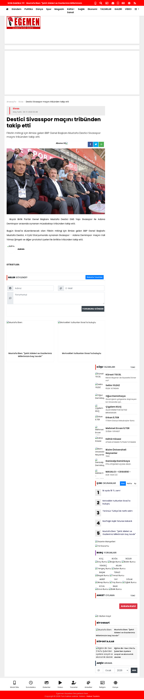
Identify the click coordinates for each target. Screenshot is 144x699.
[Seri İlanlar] (118, 3)
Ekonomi (92, 9)
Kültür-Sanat (71, 11)
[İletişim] (107, 3)
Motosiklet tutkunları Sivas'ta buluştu (113, 502)
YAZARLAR (105, 9)
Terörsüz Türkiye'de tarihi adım (115, 512)
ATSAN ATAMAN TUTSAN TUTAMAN (121, 442)
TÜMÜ (132, 367)
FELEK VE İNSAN (112, 388)
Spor (48, 9)
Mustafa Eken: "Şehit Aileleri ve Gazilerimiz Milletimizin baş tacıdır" (116, 533)
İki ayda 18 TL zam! (109, 492)
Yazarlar (74, 687)
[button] (137, 9)
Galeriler (46, 687)
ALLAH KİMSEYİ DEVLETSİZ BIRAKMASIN (116, 411)
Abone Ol (61, 143)
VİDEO (128, 9)
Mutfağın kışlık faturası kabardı (114, 523)
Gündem (16, 9)
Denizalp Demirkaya (118, 461)
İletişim (102, 687)
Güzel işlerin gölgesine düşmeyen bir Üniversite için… (121, 400)
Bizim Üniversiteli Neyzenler (116, 451)
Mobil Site (14, 687)
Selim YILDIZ (113, 385)
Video (60, 687)
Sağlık (81, 9)
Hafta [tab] (129, 483)
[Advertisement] (86, 35)
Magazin (59, 9)
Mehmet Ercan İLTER (118, 428)
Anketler (88, 687)
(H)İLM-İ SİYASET (113, 431)
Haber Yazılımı (93, 696)
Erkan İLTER (112, 417)
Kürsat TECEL (113, 374)
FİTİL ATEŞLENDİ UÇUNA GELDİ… (119, 464)
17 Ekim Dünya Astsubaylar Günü (120, 420)
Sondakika (31, 687)
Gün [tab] (123, 483)
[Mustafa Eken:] (104, 629)
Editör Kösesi (113, 439)
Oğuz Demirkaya (116, 396)
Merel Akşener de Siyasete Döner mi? (121, 379)
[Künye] (129, 3)
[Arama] (101, 3)
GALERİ (118, 9)
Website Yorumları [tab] (95, 277)
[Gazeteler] (123, 3)
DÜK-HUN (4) (111, 474)
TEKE (108, 456)
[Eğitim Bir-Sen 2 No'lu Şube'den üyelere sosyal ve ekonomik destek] (104, 652)
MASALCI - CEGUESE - (118, 471)
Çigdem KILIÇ (114, 406)
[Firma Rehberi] (113, 3)
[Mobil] (95, 3)
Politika (28, 9)
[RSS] (134, 3)
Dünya (39, 9)
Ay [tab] (135, 483)
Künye (115, 687)
